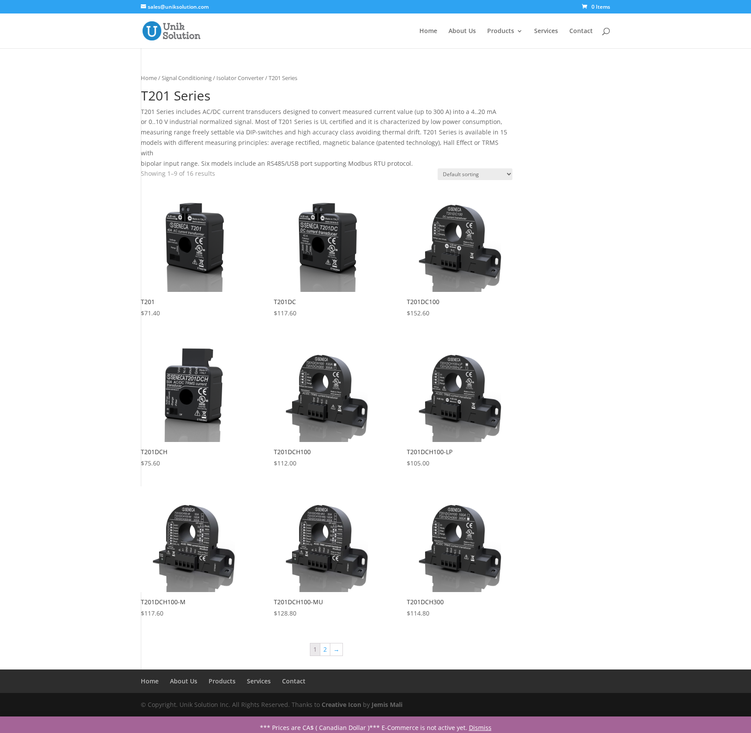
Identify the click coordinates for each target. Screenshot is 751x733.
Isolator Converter (240, 78)
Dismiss (480, 727)
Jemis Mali (387, 704)
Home (428, 31)
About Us (462, 31)
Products (500, 31)
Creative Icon (341, 704)
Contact (581, 31)
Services (546, 31)
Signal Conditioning (187, 78)
